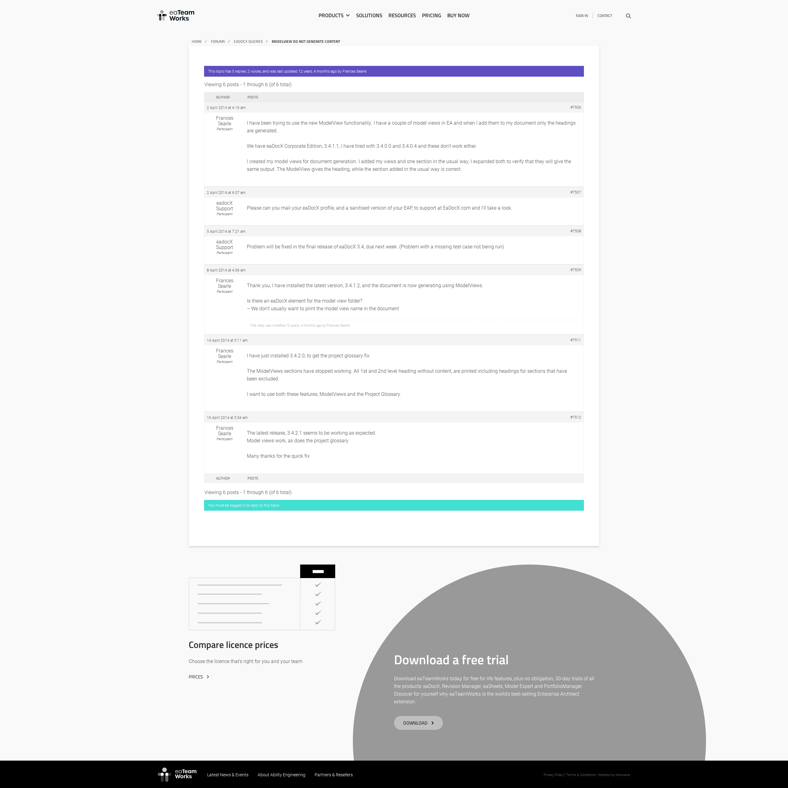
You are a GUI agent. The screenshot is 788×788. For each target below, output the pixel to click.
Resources (402, 15)
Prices (196, 676)
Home (197, 41)
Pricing (431, 15)
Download (415, 722)
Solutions (369, 15)
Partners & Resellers (334, 775)
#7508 (575, 230)
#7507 (575, 192)
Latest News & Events (227, 775)
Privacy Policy (554, 774)
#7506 (575, 107)
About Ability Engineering (281, 775)
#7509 (575, 269)
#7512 (575, 417)
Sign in (582, 15)
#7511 (575, 339)
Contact (604, 15)
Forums (218, 41)
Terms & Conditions (581, 774)
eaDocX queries (248, 41)
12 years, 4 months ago (317, 71)
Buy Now (458, 15)
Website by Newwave (614, 774)
